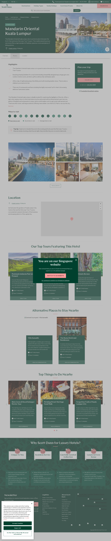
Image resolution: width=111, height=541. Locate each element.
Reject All (17, 528)
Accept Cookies (17, 523)
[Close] (32, 503)
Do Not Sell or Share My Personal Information (17, 533)
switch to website (55, 275)
